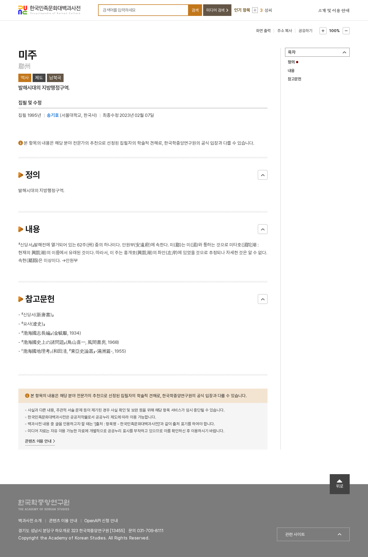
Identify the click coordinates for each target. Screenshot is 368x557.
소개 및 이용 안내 (334, 10)
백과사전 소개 (30, 520)
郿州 (24, 66)
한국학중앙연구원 (43, 504)
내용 (291, 70)
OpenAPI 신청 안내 (101, 520)
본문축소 (346, 30)
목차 (292, 52)
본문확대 (323, 30)
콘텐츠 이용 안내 (38, 441)
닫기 (263, 175)
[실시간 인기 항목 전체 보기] (255, 10)
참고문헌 (294, 79)
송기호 (53, 115)
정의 (291, 62)
